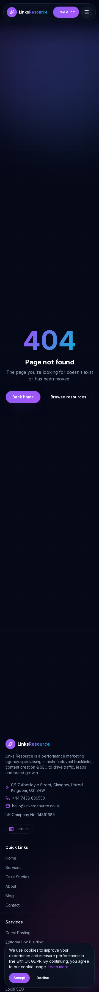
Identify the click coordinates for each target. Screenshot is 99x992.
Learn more (58, 966)
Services (13, 867)
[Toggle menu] (86, 12)
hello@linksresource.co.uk (36, 805)
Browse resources (68, 397)
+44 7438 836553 (28, 798)
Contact (13, 905)
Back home (23, 397)
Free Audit (66, 12)
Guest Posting (18, 932)
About (11, 886)
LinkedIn (22, 829)
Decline (43, 978)
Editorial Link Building (24, 942)
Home (11, 858)
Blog (10, 895)
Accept (19, 978)
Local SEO (15, 989)
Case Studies (17, 876)
